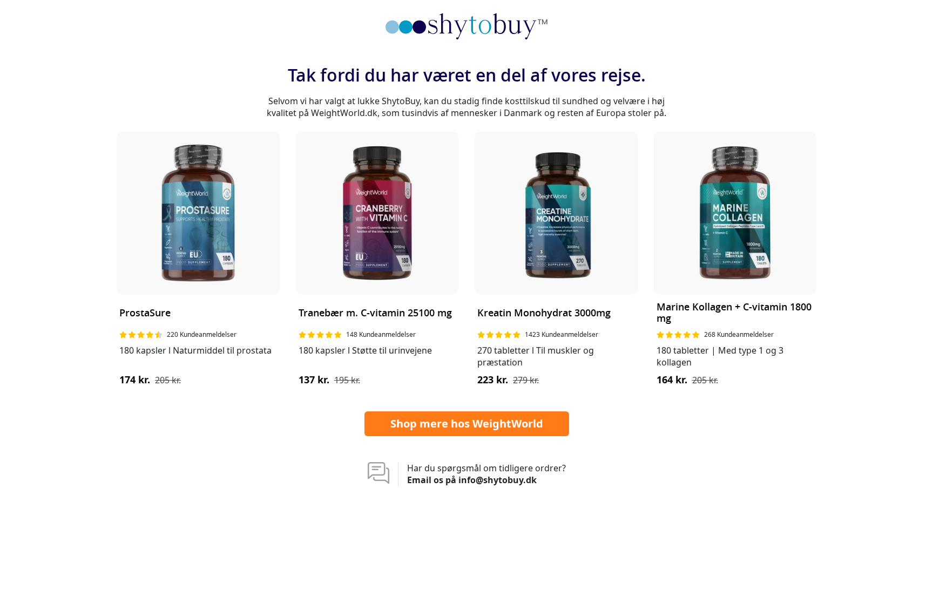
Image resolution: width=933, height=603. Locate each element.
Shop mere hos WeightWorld (466, 423)
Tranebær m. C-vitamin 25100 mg (375, 313)
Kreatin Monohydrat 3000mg (544, 313)
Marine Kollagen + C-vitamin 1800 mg (734, 313)
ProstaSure (145, 313)
